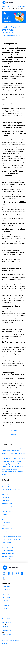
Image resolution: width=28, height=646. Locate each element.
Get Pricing (6, 608)
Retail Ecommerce (19, 6)
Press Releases (6, 542)
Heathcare (5, 514)
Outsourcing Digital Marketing (11, 539)
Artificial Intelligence (8, 494)
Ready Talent (6, 586)
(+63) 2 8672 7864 (6, 634)
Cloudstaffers (6, 497)
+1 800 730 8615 (6, 618)
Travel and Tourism (7, 556)
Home (3, 6)
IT (2, 520)
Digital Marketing (7, 503)
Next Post (14, 434)
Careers (5, 603)
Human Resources (7, 517)
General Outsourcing (8, 511)
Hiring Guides (6, 589)
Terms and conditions (14, 640)
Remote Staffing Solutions (10, 547)
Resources (10, 6)
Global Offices (6, 597)
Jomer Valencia (8, 39)
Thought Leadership (8, 553)
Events (4, 508)
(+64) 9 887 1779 (6, 630)
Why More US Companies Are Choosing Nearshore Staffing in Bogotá (12, 471)
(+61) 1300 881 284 (7, 622)
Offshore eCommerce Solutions (11, 536)
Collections (5, 500)
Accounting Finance (8, 484)
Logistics (4, 525)
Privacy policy (5, 640)
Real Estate (5, 545)
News (3, 534)
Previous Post (14, 430)
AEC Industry (6, 486)
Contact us (5, 424)
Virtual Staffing (6, 559)
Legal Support (6, 522)
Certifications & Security (9, 592)
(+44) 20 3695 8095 (7, 626)
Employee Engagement (9, 506)
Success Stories (7, 594)
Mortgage (4, 531)
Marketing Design (7, 528)
